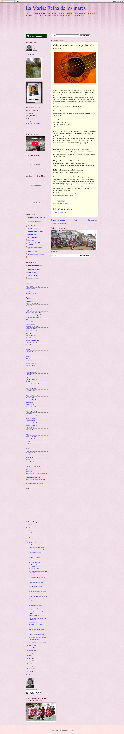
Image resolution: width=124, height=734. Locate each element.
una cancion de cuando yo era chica (37, 577)
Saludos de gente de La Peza (32, 308)
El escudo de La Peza (33, 632)
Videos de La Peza (30, 354)
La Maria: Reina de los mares (56, 7)
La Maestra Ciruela (32, 275)
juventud (28, 361)
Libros (27, 434)
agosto (30, 653)
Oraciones (28, 305)
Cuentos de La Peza (30, 342)
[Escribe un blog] (59, 201)
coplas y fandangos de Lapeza (32, 315)
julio (30, 655)
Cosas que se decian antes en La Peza (37, 549)
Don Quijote (29, 429)
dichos (30, 554)
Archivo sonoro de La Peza (32, 416)
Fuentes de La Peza (30, 418)
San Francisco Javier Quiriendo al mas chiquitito (37, 612)
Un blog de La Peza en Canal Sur (36, 594)
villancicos (28, 356)
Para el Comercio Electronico (32, 286)
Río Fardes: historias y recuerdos (35, 254)
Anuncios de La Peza (30, 425)
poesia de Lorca (29, 462)
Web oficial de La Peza (31, 293)
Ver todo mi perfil (30, 54)
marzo (30, 666)
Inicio (76, 220)
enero (30, 671)
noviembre (31, 645)
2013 (29, 530)
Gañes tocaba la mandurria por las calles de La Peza (38, 571)
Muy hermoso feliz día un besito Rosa (34, 483)
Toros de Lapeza (29, 365)
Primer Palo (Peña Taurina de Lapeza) (34, 247)
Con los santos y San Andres (35, 624)
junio (30, 658)
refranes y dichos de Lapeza (32, 312)
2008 (29, 674)
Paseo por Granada (30, 367)
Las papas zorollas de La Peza (35, 586)
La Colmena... (30, 240)
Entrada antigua (93, 220)
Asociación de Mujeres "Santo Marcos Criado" (35, 222)
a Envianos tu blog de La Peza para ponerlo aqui (36, 218)
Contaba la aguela (30, 351)
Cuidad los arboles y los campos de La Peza (37, 608)
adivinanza (28, 443)
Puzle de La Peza (30, 439)
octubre (31, 648)
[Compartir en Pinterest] (64, 201)
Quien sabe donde (30, 406)
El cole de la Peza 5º (32, 229)
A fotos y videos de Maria (32, 384)
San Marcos (28, 409)
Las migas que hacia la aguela (35, 605)
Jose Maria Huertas (32, 237)
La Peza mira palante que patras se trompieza (36, 583)
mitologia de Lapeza (30, 328)
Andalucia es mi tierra (34, 615)
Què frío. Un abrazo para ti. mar (33, 477)
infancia (28, 319)
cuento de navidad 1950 (34, 562)
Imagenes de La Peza (30, 423)
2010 (29, 537)
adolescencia (29, 413)
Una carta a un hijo (33, 622)
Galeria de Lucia (31, 272)
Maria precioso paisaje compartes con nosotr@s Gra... (34, 470)
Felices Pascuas (32, 560)
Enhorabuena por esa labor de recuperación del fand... (36, 474)
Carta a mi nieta (29, 427)
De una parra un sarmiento (35, 589)
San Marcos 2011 (30, 397)
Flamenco (28, 432)
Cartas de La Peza (30, 386)
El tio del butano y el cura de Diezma (37, 591)
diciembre (31, 542)
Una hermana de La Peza (34, 627)
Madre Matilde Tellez (31, 436)
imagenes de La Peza (30, 452)
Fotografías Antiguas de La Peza (35, 231)
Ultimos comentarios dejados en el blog (38, 596)
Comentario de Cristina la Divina (36, 580)
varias (27, 349)
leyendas (28, 301)
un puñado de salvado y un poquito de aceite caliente (37, 618)
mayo (30, 661)
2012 (29, 532)
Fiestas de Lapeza (30, 363)
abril (30, 663)
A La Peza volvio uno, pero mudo (36, 634)
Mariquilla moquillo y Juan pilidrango (37, 642)
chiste (27, 446)
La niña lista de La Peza (34, 639)
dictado (27, 448)
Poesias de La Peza (30, 370)
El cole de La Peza (31, 226)
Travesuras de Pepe (30, 400)
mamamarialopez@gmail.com (33, 123)
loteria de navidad (30, 455)
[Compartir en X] (60, 201)
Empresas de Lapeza (30, 377)
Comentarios (29, 374)
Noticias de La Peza (30, 331)
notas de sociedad (30, 322)
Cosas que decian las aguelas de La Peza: (38, 629)
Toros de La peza (29, 335)
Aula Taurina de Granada (33, 269)
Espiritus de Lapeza (30, 388)
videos (27, 345)
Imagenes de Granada (31, 420)
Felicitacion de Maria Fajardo (35, 552)
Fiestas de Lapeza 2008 (31, 395)
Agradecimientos (30, 393)
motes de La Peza (30, 459)
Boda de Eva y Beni (30, 404)
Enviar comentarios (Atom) (64, 223)
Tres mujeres (29, 291)
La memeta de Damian (33, 278)
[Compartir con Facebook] (62, 201)
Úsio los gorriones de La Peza (35, 603)
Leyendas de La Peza (30, 326)
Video (27, 441)
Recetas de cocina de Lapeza (32, 317)
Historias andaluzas (30, 324)
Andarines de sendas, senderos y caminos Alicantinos (35, 266)
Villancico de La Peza (34, 568)
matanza (28, 381)
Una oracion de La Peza (34, 557)
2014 (29, 527)
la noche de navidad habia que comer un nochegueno (38, 565)
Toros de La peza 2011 (31, 411)
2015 (29, 525)
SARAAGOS (30, 257)
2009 (29, 540)
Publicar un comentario (60, 212)
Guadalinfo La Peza (32, 234)
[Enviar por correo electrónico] (57, 201)
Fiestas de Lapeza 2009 (31, 340)
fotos (27, 358)
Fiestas (27, 338)
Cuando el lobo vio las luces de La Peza (38, 544)
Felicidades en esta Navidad (35, 575)
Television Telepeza (30, 288)
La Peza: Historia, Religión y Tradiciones (34, 243)
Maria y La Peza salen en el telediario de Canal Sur (38, 599)
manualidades (29, 457)
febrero (31, 668)
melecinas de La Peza (31, 347)
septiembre (31, 650)
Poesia (27, 333)
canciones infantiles (30, 379)
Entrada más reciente (58, 220)
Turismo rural (29, 402)
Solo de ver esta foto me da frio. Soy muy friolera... (35, 480)
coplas (27, 310)
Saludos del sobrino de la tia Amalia (37, 547)
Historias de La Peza (63, 203)
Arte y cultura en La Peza (31, 372)
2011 (29, 535)
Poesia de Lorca (29, 390)
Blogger (70, 730)
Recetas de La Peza (32, 251)
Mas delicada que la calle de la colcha (37, 637)
